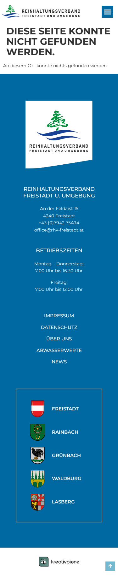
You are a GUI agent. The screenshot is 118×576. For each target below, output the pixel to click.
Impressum (59, 316)
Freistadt (65, 409)
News (59, 362)
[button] (108, 12)
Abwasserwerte (59, 350)
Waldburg (66, 478)
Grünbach (66, 455)
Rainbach (65, 432)
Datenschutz (59, 327)
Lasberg (63, 502)
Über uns (59, 339)
